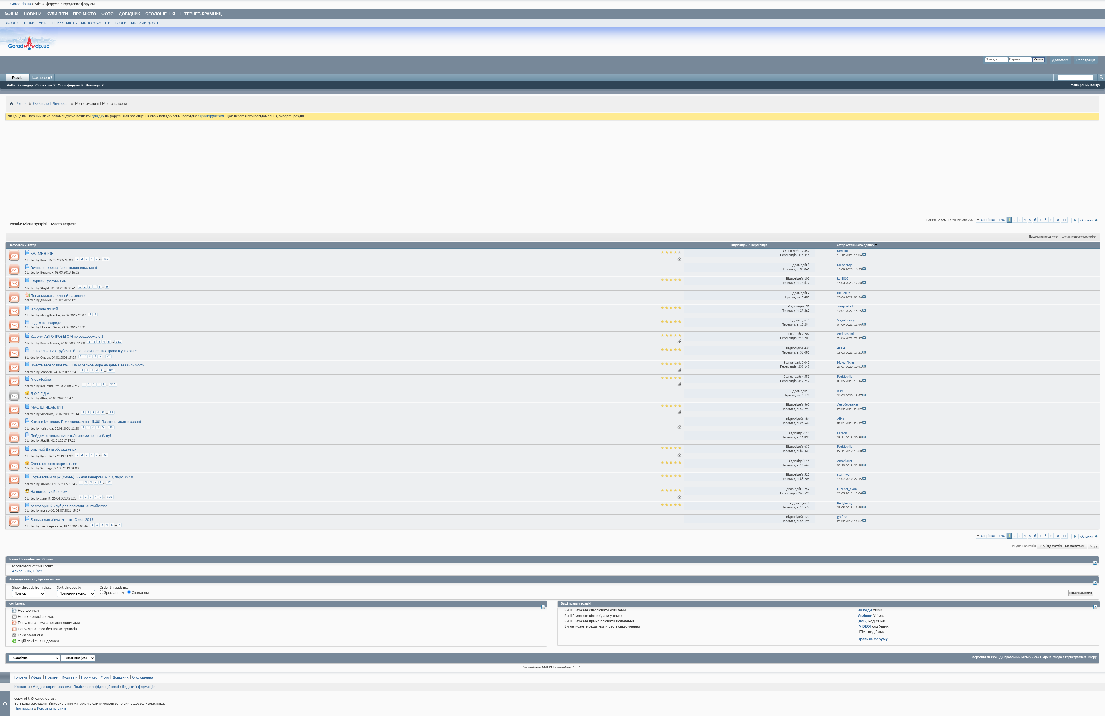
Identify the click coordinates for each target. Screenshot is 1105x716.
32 (105, 455)
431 (806, 348)
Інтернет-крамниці (201, 14)
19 (111, 412)
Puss (43, 260)
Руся (43, 456)
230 (112, 384)
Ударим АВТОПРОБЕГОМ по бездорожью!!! (68, 337)
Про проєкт (23, 708)
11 (1064, 220)
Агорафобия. (41, 379)
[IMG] (863, 621)
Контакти (22, 687)
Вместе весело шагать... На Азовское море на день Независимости (88, 365)
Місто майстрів (95, 23)
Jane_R (45, 498)
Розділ (18, 78)
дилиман (46, 300)
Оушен (45, 358)
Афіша (11, 14)
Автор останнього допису (855, 245)
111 (118, 341)
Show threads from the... (32, 588)
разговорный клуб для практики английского (69, 506)
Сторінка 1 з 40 (993, 220)
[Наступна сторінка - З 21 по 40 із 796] (1075, 220)
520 (806, 474)
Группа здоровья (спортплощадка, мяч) (64, 268)
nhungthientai (50, 315)
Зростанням (113, 593)
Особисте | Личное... (51, 104)
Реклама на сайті (51, 708)
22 (108, 356)
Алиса (17, 571)
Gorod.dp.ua (20, 4)
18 (807, 433)
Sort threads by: (70, 588)
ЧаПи (11, 85)
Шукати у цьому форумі (1077, 236)
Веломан (46, 272)
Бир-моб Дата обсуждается (54, 449)
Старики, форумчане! (49, 281)
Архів (1047, 657)
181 (806, 419)
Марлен (46, 372)
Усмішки (865, 616)
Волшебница (49, 343)
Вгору (1094, 546)
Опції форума (69, 85)
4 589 (805, 377)
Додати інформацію (138, 687)
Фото (107, 14)
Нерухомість (64, 23)
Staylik (44, 288)
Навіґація (93, 85)
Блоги (121, 23)
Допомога (1060, 60)
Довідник (129, 14)
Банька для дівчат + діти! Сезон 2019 (62, 520)
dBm (43, 398)
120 (806, 517)
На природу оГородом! (50, 492)
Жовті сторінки (20, 23)
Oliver (37, 571)
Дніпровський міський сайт (1020, 657)
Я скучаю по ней (44, 309)
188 (109, 497)
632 (806, 447)
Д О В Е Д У (40, 394)
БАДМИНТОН (42, 254)
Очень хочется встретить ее (54, 464)
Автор (31, 245)
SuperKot (46, 414)
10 (1057, 220)
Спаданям (140, 593)
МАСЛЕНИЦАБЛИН (47, 407)
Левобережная (51, 526)
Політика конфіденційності (96, 687)
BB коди (865, 610)
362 (806, 405)
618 (105, 259)
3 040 (805, 362)
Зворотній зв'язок (984, 657)
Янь (27, 571)
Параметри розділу (1042, 236)
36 (807, 306)
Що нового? (42, 78)
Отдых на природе (46, 323)
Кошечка (47, 386)
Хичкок (45, 484)
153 (111, 370)
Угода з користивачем (52, 687)
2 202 (805, 334)
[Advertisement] (552, 164)
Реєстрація (1085, 60)
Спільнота (43, 85)
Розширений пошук (1085, 85)
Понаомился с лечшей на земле (58, 296)
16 (807, 461)
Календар (25, 85)
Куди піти (57, 14)
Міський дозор (145, 23)
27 (109, 482)
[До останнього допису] (864, 255)
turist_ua (46, 428)
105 (806, 278)
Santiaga (46, 468)
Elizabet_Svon (50, 327)
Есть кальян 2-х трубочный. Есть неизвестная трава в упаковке (84, 351)
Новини (32, 14)
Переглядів (759, 245)
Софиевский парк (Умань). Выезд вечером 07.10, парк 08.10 (82, 477)
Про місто (84, 14)
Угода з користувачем (1069, 657)
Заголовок (16, 245)
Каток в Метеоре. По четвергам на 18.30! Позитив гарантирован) (86, 422)
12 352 (804, 251)
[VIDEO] (864, 626)
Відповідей (739, 245)
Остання (1086, 220)
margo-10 (47, 510)
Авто (43, 23)
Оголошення (160, 14)
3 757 (805, 489)
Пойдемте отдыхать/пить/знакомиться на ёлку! (71, 436)
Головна (21, 677)
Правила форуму (873, 639)
